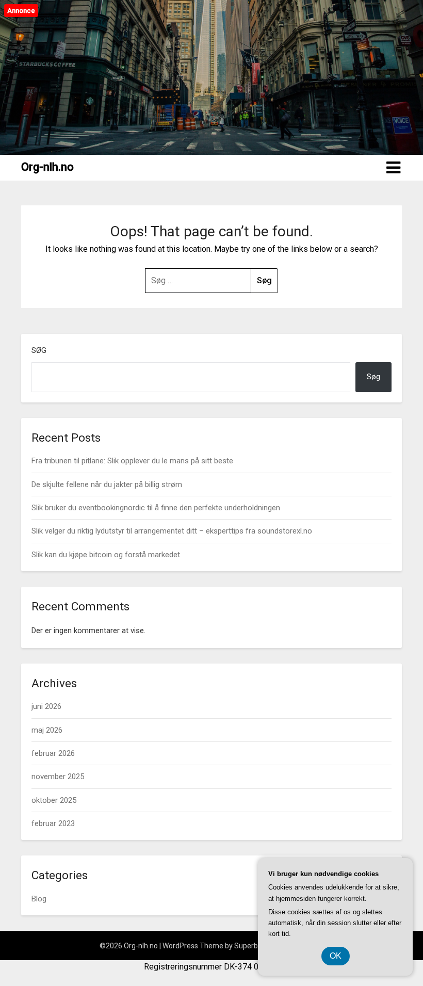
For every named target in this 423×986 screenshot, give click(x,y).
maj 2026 (46, 730)
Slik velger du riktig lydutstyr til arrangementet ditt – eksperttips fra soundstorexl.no (171, 531)
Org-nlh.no (47, 166)
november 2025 (57, 776)
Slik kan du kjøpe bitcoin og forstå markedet (105, 554)
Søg (38, 350)
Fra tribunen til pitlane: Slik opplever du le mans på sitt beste (132, 460)
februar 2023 (53, 823)
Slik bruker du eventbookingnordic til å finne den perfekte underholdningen (155, 507)
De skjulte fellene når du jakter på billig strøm (106, 484)
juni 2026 (46, 706)
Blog (38, 898)
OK (335, 955)
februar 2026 (53, 753)
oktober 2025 (53, 800)
